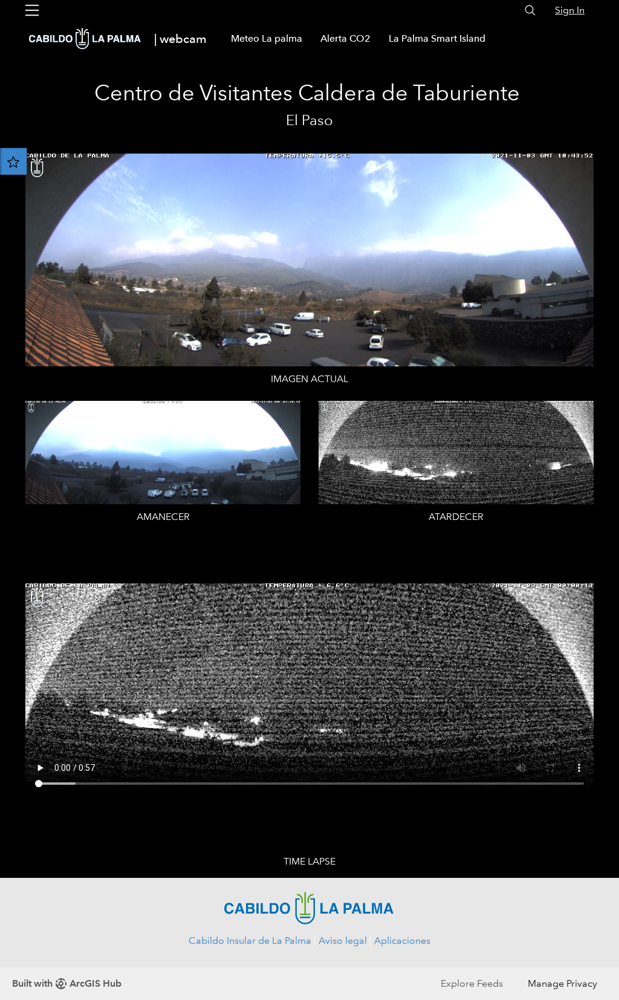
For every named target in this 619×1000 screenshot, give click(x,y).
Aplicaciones (402, 940)
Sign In (570, 10)
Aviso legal (343, 940)
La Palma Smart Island (437, 38)
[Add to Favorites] (13, 161)
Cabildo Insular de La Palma (250, 940)
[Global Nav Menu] (32, 10)
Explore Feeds (472, 983)
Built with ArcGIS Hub (67, 983)
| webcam (180, 38)
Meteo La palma (266, 38)
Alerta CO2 (345, 38)
